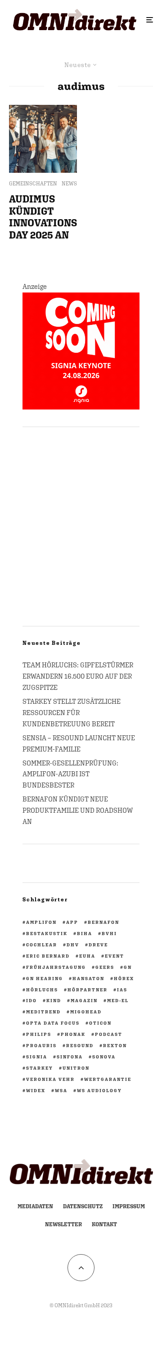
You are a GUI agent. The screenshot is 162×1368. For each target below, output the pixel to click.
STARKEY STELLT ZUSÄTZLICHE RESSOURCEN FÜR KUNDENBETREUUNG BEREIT (71, 713)
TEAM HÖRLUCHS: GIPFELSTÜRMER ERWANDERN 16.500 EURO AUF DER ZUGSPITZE (77, 676)
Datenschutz (83, 1206)
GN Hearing (44, 978)
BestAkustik (47, 933)
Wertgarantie (107, 1079)
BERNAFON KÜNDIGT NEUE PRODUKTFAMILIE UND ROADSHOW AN (77, 810)
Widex (35, 1090)
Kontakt (104, 1224)
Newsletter (63, 1224)
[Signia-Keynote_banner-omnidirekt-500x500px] (81, 407)
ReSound (80, 1045)
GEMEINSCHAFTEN (33, 183)
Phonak (73, 1034)
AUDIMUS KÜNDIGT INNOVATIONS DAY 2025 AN (43, 216)
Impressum (128, 1206)
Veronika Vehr (50, 1079)
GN (128, 967)
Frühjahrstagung (56, 967)
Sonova (104, 1056)
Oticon (100, 1023)
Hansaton (88, 978)
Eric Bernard (48, 955)
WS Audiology (99, 1090)
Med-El (118, 1000)
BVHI (109, 933)
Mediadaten (35, 1206)
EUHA (87, 955)
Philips (38, 1034)
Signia (36, 1056)
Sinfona (70, 1056)
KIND (53, 1000)
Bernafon (103, 922)
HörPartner (88, 989)
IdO (31, 1000)
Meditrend (43, 1011)
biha (84, 933)
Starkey (39, 1068)
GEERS (104, 967)
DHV (73, 944)
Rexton (115, 1045)
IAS (122, 989)
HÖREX (124, 978)
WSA (61, 1090)
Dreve (98, 944)
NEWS (69, 183)
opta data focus (53, 1023)
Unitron (76, 1068)
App (72, 922)
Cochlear (41, 944)
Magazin (84, 1000)
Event (114, 955)
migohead (86, 1011)
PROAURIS (41, 1045)
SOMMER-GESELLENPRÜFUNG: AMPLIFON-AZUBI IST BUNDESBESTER (70, 774)
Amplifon (41, 922)
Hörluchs (42, 989)
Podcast (108, 1034)
